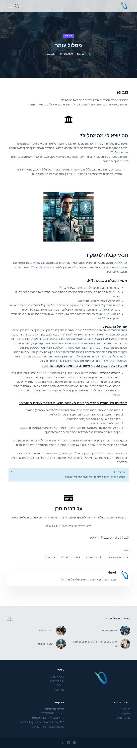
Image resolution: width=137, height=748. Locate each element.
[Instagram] (74, 742)
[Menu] (11, 5)
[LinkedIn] (68, 742)
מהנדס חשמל (93, 557)
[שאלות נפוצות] (61, 644)
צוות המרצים (46, 630)
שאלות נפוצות (45, 643)
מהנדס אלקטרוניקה (117, 557)
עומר (76, 557)
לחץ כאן (94, 537)
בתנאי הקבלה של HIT (42, 267)
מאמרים (125, 709)
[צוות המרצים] (61, 631)
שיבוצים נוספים (109, 630)
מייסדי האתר (57, 676)
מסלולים (68, 35)
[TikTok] (62, 742)
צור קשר (125, 713)
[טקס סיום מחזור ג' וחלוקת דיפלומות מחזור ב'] (125, 644)
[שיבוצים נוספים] (125, 631)
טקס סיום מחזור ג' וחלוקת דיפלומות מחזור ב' (94, 643)
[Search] (17, 6)
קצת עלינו (59, 689)
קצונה (51, 557)
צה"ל (64, 557)
